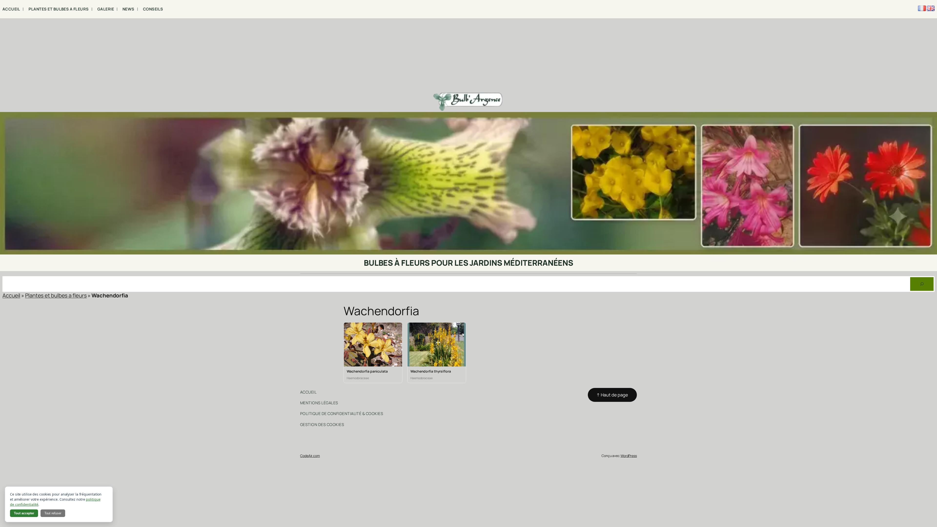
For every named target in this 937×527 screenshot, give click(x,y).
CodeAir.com (310, 455)
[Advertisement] (468, 55)
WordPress (629, 455)
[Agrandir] (930, 118)
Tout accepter (24, 513)
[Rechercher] (922, 284)
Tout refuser (52, 513)
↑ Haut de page (612, 395)
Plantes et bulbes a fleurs (56, 295)
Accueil (11, 295)
